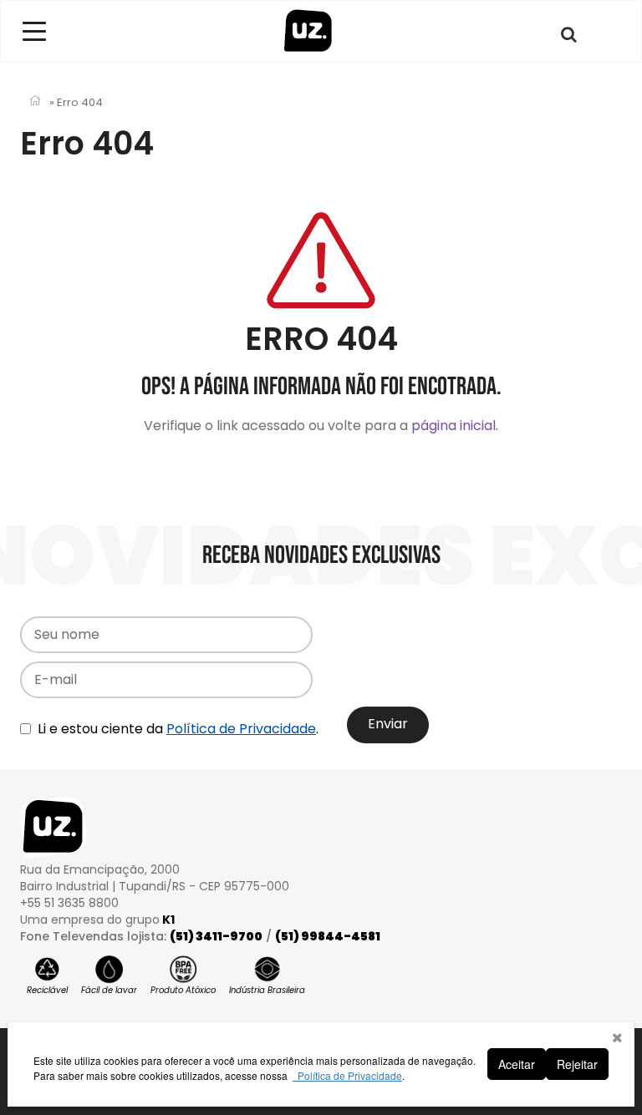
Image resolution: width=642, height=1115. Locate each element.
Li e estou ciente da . (176, 728)
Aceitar (516, 1064)
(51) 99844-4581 (327, 936)
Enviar (388, 723)
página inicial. (454, 425)
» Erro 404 (76, 102)
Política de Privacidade (241, 728)
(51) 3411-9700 (216, 936)
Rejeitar (577, 1064)
